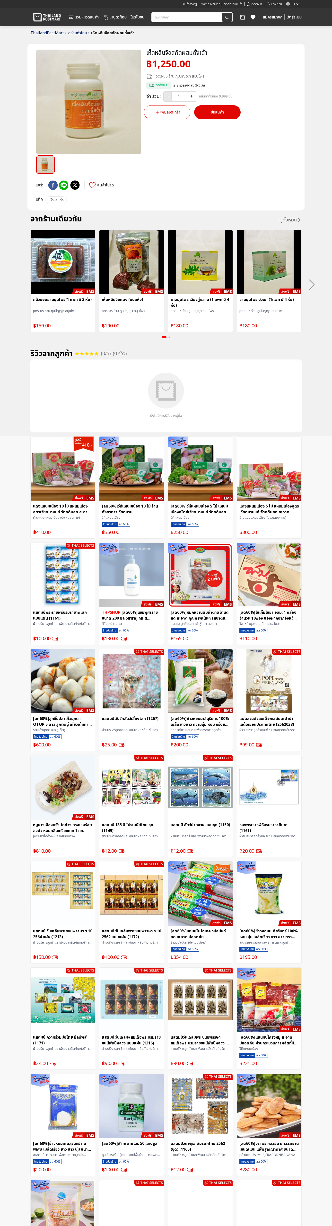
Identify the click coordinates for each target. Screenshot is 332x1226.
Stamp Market (210, 4)
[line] (64, 185)
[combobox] (187, 17)
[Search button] (227, 17)
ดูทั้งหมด (288, 220)
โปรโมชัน (138, 17)
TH (293, 4)
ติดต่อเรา (256, 4)
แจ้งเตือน (276, 4)
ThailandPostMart (48, 33)
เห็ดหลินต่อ (56, 200)
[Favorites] (253, 17)
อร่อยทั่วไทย (78, 33)
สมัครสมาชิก (272, 17)
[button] (242, 17)
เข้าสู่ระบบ (294, 17)
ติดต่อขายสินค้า (233, 4)
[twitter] (75, 185)
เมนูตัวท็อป (118, 17)
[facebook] (53, 185)
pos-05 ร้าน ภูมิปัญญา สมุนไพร (180, 76)
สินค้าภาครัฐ (190, 4)
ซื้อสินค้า (217, 112)
